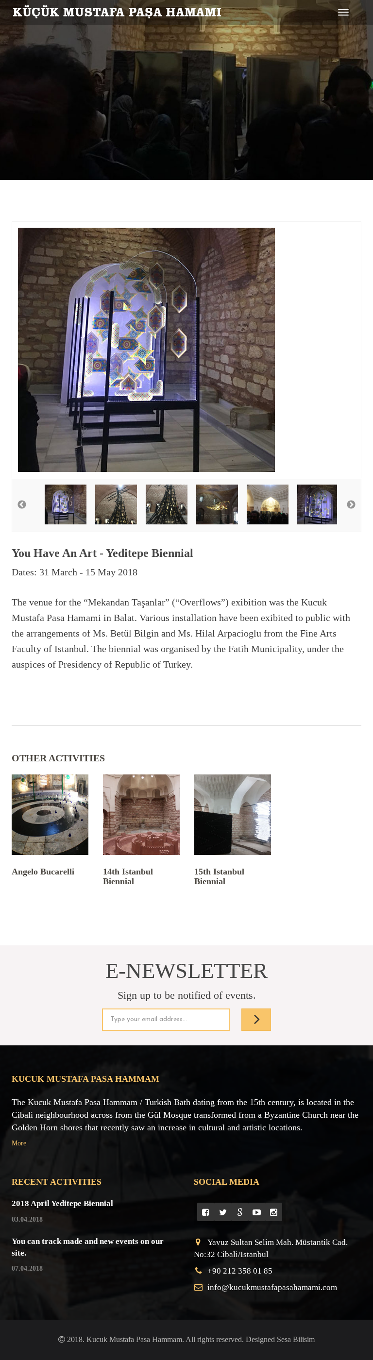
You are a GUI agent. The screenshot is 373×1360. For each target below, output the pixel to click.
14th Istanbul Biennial (128, 876)
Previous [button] (22, 505)
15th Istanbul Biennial (219, 876)
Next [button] (351, 505)
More (19, 1143)
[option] (186, 350)
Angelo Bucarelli (43, 871)
